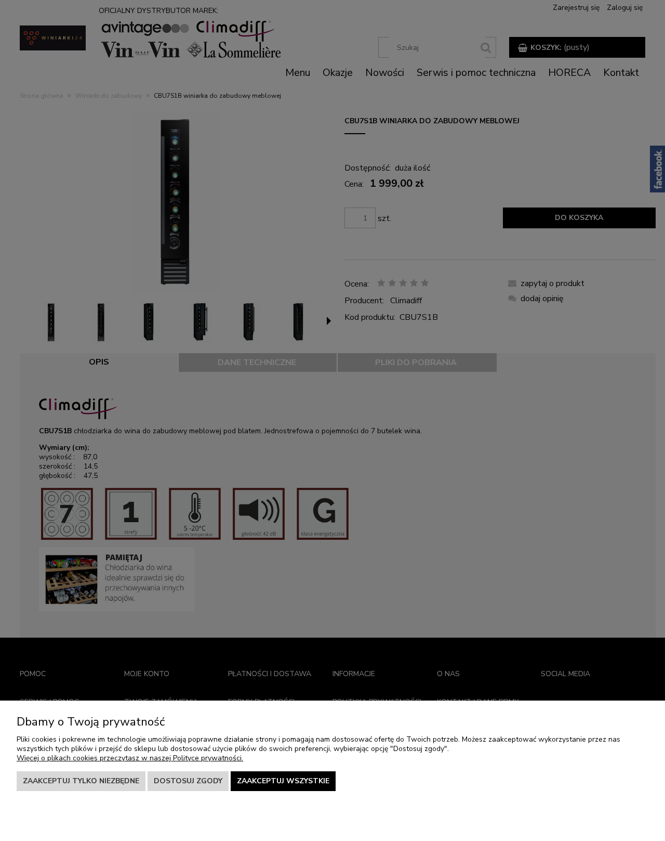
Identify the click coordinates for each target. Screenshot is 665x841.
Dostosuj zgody (188, 781)
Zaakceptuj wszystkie (283, 781)
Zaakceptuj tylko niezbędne (81, 781)
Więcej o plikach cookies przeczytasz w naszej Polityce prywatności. (130, 758)
